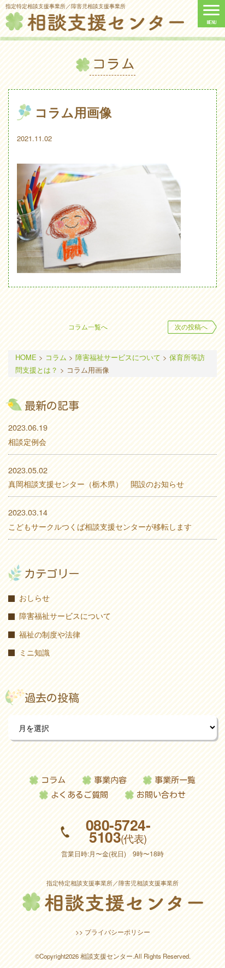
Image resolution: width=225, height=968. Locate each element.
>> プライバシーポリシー (112, 931)
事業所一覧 (175, 780)
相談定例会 (27, 441)
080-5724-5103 (118, 831)
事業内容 (110, 780)
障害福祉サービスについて (65, 615)
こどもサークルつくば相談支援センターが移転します (100, 526)
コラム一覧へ (88, 326)
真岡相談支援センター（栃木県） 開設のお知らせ (96, 483)
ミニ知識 (34, 652)
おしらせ (34, 597)
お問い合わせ (161, 795)
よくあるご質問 (79, 795)
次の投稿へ (191, 326)
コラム (53, 780)
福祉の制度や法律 (49, 634)
